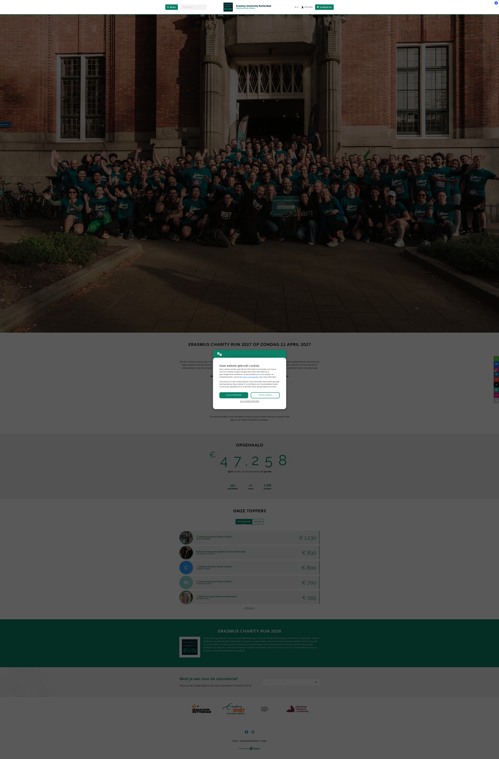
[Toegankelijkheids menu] (496, 2)
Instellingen (265, 395)
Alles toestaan (233, 395)
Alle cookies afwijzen (249, 401)
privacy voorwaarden (250, 377)
